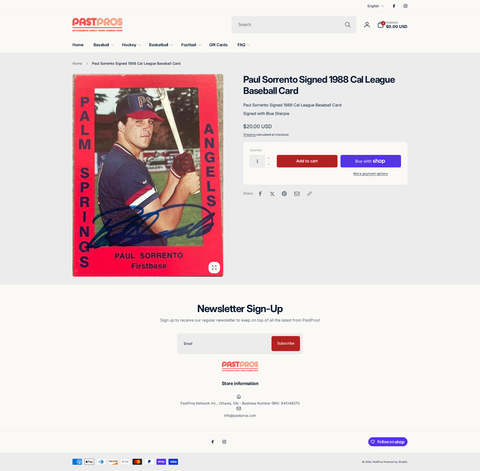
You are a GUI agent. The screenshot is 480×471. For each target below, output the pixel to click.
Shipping (249, 134)
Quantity (256, 150)
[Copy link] (309, 193)
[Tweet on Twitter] (272, 193)
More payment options (371, 173)
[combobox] (294, 24)
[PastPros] (240, 369)
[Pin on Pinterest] (284, 193)
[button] (393, 24)
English (373, 6)
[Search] (348, 25)
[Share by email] (297, 194)
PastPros (377, 461)
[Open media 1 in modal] (147, 175)
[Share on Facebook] (260, 193)
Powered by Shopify (396, 461)
